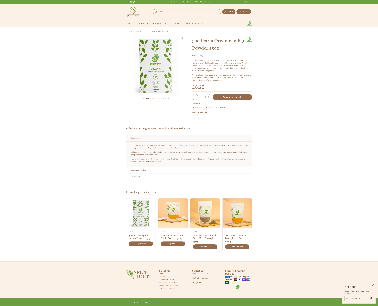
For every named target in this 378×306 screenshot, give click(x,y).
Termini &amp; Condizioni (168, 286)
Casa (161, 274)
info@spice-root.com (200, 278)
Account (230, 12)
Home (128, 31)
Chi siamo (162, 277)
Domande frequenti (166, 280)
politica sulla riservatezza (168, 283)
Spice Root (144, 302)
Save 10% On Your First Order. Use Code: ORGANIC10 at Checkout (189, 2)
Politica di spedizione (167, 289)
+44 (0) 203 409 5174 (200, 274)
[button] (243, 11)
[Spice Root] (133, 12)
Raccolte (136, 31)
